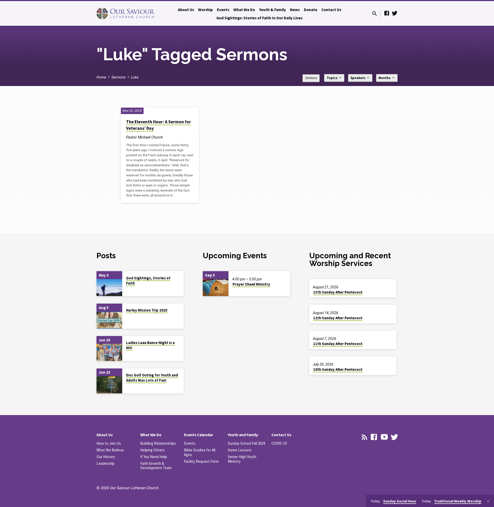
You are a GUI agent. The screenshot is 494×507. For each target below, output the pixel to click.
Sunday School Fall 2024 (246, 443)
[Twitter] (394, 13)
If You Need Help (153, 456)
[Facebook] (387, 13)
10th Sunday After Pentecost (338, 369)
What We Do (244, 9)
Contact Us (331, 9)
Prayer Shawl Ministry (251, 284)
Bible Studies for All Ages (199, 452)
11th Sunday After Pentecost (338, 343)
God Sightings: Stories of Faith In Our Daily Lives (259, 17)
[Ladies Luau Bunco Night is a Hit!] (109, 352)
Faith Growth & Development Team (156, 465)
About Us (186, 9)
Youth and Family (243, 434)
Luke (134, 77)
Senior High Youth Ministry (242, 459)
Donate (310, 9)
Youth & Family (272, 9)
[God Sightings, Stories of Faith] (109, 287)
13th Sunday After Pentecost (338, 292)
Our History (105, 456)
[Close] (488, 501)
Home (101, 77)
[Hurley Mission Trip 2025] (109, 320)
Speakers (358, 78)
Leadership (105, 463)
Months (384, 78)
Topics (332, 78)
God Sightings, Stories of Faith (148, 281)
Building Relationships (158, 443)
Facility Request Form (201, 461)
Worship (205, 9)
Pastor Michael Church (144, 137)
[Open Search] (375, 14)
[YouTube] (384, 437)
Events (223, 9)
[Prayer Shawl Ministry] (215, 287)
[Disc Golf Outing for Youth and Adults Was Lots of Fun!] (109, 384)
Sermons (118, 77)
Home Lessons (240, 450)
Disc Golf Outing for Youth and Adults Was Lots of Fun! (152, 378)
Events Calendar (198, 434)
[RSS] (364, 437)
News (295, 9)
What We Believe (110, 450)
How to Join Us (108, 443)
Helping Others (152, 450)
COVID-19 (279, 443)
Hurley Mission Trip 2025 (146, 310)
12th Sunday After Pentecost (338, 318)
